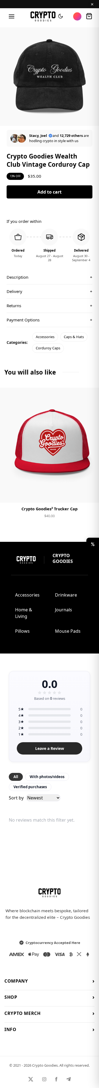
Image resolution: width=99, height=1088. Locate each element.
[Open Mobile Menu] (11, 16)
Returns (49, 305)
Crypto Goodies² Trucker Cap (49, 508)
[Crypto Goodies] (43, 16)
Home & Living (23, 613)
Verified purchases (30, 786)
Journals (63, 610)
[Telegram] (68, 1079)
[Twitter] (30, 1079)
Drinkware (66, 595)
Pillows (22, 631)
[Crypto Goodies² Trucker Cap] (49, 445)
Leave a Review (49, 748)
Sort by (16, 798)
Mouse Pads (68, 631)
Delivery (49, 291)
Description (49, 277)
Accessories (45, 336)
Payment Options (49, 320)
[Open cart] (89, 16)
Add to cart (49, 192)
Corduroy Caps (48, 348)
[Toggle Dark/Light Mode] (60, 16)
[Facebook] (56, 1079)
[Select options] (49, 493)
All (15, 776)
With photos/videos (47, 776)
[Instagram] (44, 1079)
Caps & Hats (74, 336)
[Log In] (77, 16)
